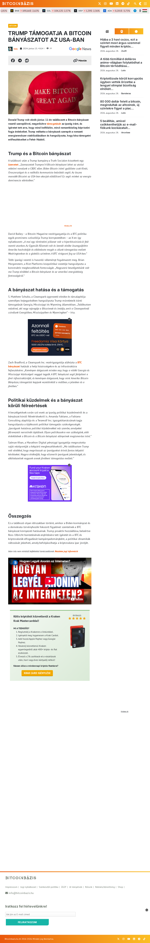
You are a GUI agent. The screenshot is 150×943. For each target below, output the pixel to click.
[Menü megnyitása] (145, 3)
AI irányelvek (75, 886)
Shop (120, 886)
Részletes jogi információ (66, 551)
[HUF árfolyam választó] (144, 10)
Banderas (126, 93)
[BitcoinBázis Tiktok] (128, 4)
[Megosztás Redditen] (27, 60)
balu (16, 48)
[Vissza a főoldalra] (17, 3)
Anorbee (125, 132)
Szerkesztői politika (48, 886)
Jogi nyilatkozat (28, 886)
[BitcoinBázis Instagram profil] (105, 4)
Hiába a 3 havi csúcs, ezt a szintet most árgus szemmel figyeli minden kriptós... (120, 43)
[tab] (107, 31)
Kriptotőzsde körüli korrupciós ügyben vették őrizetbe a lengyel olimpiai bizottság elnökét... (121, 84)
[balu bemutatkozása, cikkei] (10, 49)
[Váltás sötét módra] (140, 3)
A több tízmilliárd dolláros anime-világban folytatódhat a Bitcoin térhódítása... (121, 62)
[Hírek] (80, 49)
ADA (111, 10)
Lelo (123, 70)
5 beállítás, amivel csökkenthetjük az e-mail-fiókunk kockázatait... (118, 124)
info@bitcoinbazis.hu (21, 893)
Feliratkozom (27, 922)
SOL (51, 10)
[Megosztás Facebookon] (13, 60)
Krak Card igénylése (37, 673)
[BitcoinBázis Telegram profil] (122, 4)
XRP (81, 10)
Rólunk (88, 886)
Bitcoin (13, 26)
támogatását (54, 123)
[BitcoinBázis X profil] (99, 4)
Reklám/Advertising (105, 886)
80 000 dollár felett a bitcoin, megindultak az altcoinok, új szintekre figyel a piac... (120, 105)
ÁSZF (63, 886)
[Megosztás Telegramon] (20, 60)
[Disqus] (75, 750)
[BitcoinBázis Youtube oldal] (111, 4)
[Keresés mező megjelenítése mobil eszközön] (135, 3)
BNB (19, 10)
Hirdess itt (68, 226)
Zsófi (124, 51)
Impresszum (11, 886)
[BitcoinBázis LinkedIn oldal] (117, 4)
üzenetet (13, 164)
